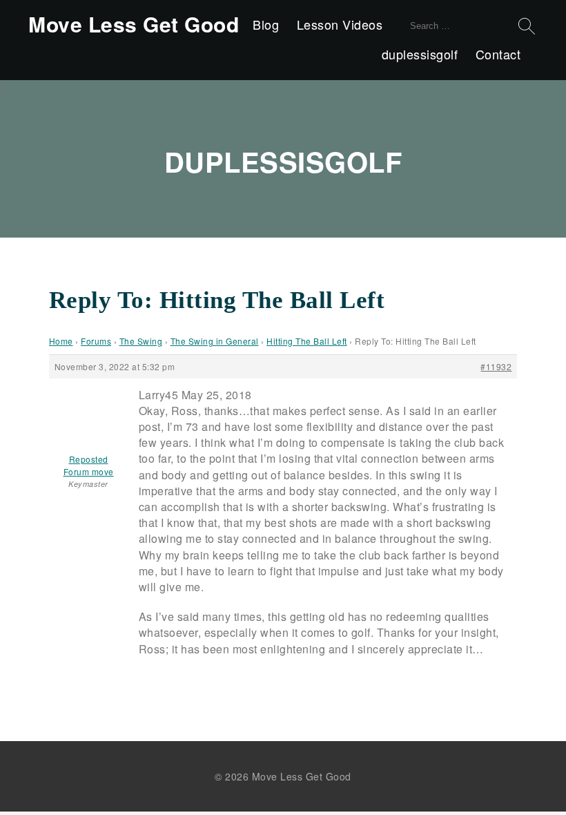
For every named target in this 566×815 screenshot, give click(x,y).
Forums (96, 341)
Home (61, 341)
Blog (266, 24)
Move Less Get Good (133, 24)
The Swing (141, 341)
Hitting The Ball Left (306, 341)
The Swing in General (214, 341)
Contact (498, 54)
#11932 (495, 366)
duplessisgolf (420, 54)
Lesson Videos (340, 24)
